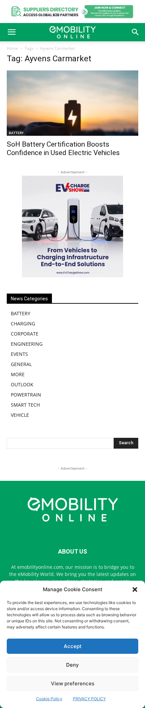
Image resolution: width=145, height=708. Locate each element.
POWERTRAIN (26, 394)
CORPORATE (24, 333)
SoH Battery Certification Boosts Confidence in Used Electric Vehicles (63, 148)
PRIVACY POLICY (89, 698)
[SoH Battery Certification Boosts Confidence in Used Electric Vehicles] (72, 103)
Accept (73, 646)
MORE (18, 374)
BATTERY (16, 132)
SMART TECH (25, 405)
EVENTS (19, 354)
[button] (135, 589)
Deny (72, 665)
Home (12, 48)
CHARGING (23, 323)
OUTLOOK (22, 384)
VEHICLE (20, 415)
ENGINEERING (26, 344)
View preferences (72, 683)
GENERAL (21, 364)
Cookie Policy (49, 698)
